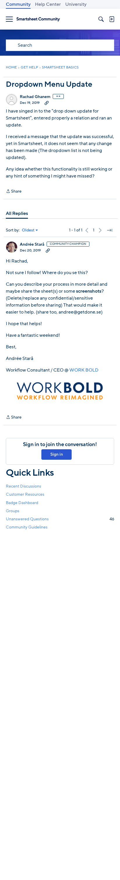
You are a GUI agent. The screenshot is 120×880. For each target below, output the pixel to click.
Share (14, 192)
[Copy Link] (46, 102)
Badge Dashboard (22, 503)
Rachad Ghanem (35, 96)
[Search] (101, 19)
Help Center (48, 4)
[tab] (16, 213)
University (76, 4)
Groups (12, 511)
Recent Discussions (23, 486)
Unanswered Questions (60, 519)
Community (18, 4)
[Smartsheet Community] (38, 19)
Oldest (28, 230)
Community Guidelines (26, 527)
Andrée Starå (32, 244)
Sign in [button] (56, 454)
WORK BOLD (83, 370)
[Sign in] (111, 19)
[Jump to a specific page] (109, 230)
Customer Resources (25, 494)
